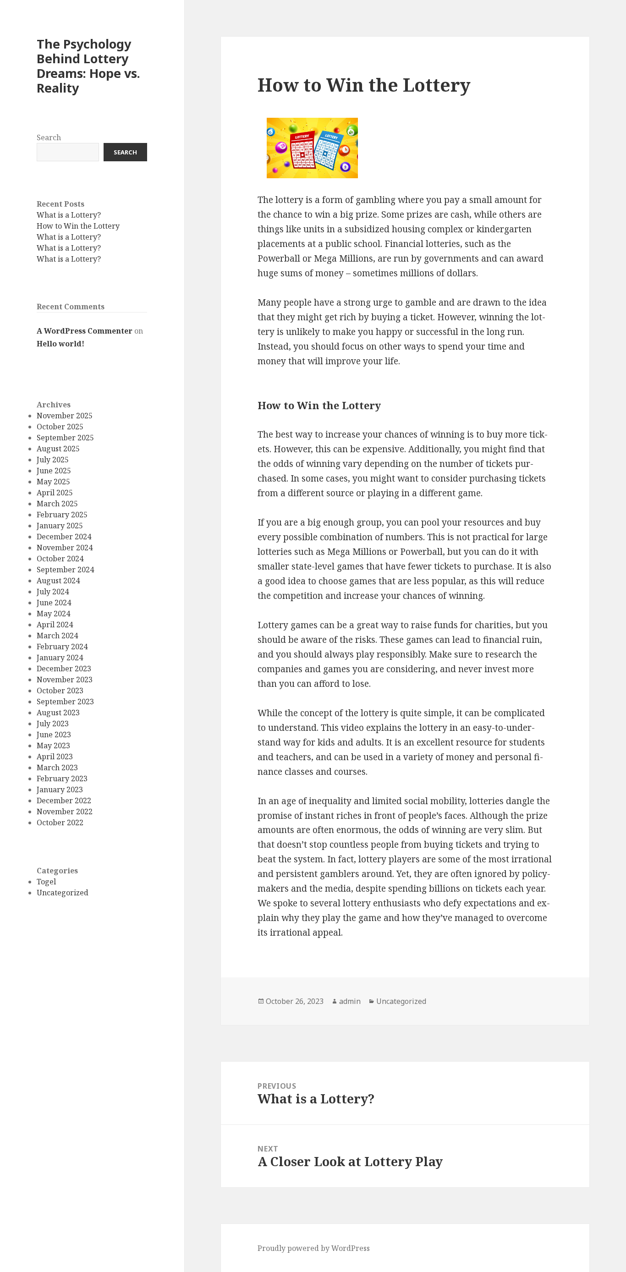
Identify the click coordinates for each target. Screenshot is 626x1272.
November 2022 (65, 812)
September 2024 (65, 570)
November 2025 (65, 416)
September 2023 (65, 702)
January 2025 (60, 526)
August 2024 (58, 581)
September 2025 (65, 438)
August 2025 (58, 449)
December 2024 (64, 537)
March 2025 (57, 504)
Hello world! (60, 344)
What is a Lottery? (69, 215)
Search (49, 138)
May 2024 (53, 614)
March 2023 (57, 768)
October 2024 (60, 559)
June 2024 (54, 603)
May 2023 (53, 746)
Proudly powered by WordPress (314, 1248)
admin (350, 1001)
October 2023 (60, 691)
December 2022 (64, 801)
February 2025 (62, 515)
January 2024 (60, 658)
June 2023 (54, 735)
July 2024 (53, 592)
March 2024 (57, 636)
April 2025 (55, 493)
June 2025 (54, 471)
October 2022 (60, 823)
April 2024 (55, 625)
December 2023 (64, 669)
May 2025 (53, 482)
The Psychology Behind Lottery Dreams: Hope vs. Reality (88, 65)
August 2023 (58, 713)
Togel (46, 882)
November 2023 (65, 680)
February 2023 (62, 779)
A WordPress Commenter (84, 331)
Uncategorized (62, 893)
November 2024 (65, 548)
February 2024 (62, 647)
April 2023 (55, 757)
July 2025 (53, 460)
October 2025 (60, 427)
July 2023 (53, 724)
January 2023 (60, 790)
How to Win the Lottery (78, 226)
